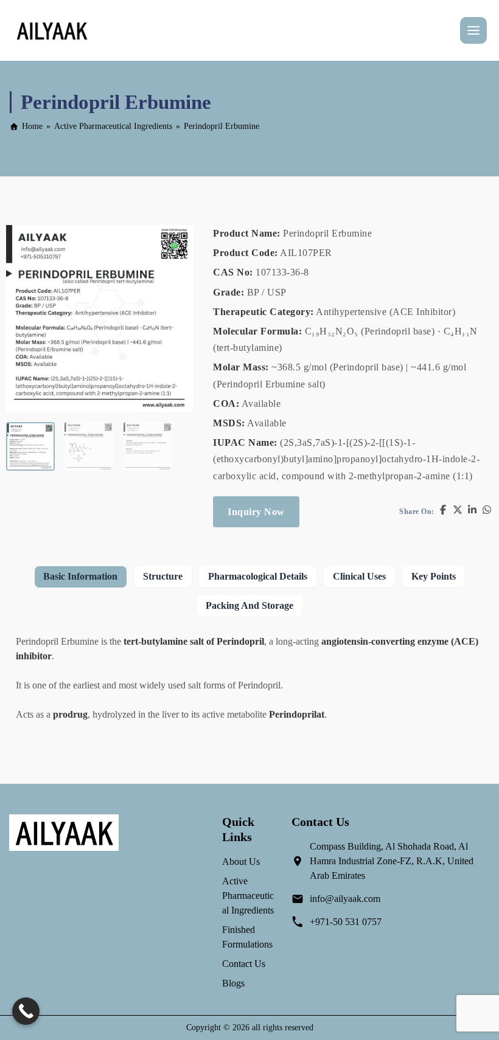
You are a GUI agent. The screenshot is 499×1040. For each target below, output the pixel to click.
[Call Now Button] (26, 1011)
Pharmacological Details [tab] (257, 576)
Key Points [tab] (433, 576)
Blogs (233, 983)
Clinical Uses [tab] (359, 576)
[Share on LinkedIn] (472, 512)
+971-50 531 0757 (346, 922)
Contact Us (243, 964)
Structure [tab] (163, 576)
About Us (241, 861)
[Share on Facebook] (443, 512)
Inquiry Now (256, 512)
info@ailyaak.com (345, 898)
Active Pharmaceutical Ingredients (113, 126)
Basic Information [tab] (80, 576)
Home (32, 126)
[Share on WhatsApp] (487, 512)
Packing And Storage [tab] (249, 605)
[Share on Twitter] (458, 512)
